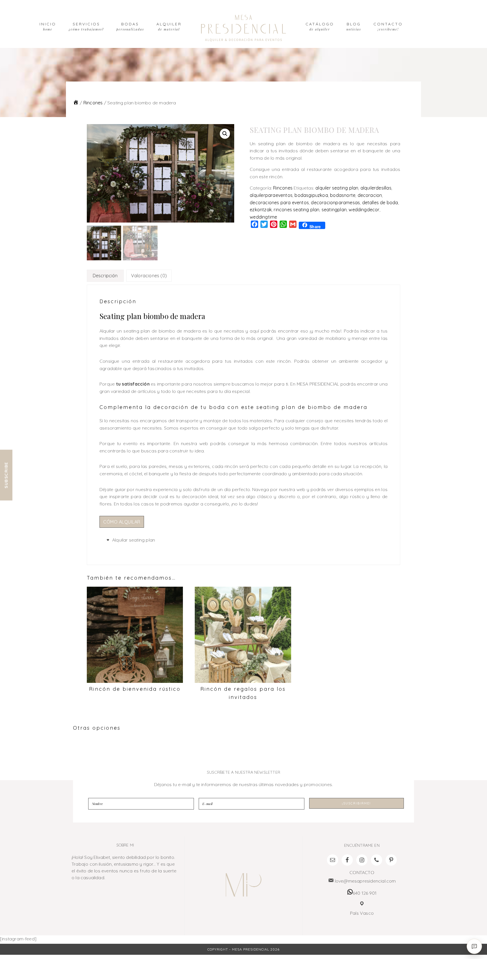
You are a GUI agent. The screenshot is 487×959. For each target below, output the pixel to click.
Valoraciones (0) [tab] (149, 275)
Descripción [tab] (105, 275)
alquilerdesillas (375, 188)
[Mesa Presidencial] (76, 102)
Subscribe (6, 475)
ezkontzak (261, 209)
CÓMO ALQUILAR (121, 522)
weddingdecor (364, 209)
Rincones (93, 102)
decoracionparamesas (335, 202)
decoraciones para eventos (279, 202)
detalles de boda (380, 202)
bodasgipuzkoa (311, 195)
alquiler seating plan (336, 188)
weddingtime (263, 217)
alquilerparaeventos (271, 195)
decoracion (370, 195)
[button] (225, 134)
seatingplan (334, 209)
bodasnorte (342, 195)
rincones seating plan (296, 209)
